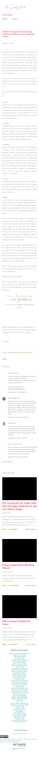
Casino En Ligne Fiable (19, 694)
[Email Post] (3, 356)
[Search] (31, 3)
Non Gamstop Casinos (19, 656)
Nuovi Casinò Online (19, 722)
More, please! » (31, 529)
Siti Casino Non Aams (19, 709)
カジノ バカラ (19, 702)
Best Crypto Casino (19, 717)
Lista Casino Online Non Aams (19, 689)
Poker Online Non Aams (19, 716)
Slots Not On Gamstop (19, 673)
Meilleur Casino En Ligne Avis (19, 688)
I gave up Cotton (11, 517)
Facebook (20, 304)
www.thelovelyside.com (14, 742)
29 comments (13, 644)
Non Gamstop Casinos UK (19, 685)
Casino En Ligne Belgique (19, 695)
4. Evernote (5, 179)
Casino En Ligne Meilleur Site (19, 670)
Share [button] (4, 359)
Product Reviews (26, 352)
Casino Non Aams (19, 708)
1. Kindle (5, 102)
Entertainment (13, 352)
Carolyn (10, 423)
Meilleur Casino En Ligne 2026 (19, 705)
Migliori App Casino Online (19, 698)
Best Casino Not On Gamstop (19, 671)
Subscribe (7, 15)
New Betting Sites (19, 658)
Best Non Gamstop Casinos (19, 664)
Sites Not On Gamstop (20, 662)
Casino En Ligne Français (19, 714)
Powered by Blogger (20, 730)
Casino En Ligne (19, 667)
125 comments (13, 585)
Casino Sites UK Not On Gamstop (19, 692)
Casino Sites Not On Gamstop (20, 680)
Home (5, 19)
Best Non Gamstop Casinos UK (19, 661)
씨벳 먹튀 (19, 700)
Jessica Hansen (12, 739)
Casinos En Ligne (19, 679)
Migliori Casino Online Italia (19, 697)
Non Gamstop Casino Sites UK (19, 665)
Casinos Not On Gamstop (19, 655)
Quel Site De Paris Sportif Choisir (19, 703)
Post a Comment (7, 462)
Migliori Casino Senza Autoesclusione (19, 653)
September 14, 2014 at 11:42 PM (18, 457)
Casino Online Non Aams (19, 676)
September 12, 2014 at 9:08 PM (17, 392)
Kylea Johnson (12, 398)
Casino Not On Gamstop (19, 659)
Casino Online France (19, 713)
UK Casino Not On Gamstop (19, 683)
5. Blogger (5, 197)
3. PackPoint (5, 144)
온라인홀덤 (19, 711)
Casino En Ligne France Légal (19, 720)
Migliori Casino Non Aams (19, 674)
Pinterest (31, 304)
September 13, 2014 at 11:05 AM (18, 417)
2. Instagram (5, 123)
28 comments (13, 529)
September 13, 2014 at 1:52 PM (17, 438)
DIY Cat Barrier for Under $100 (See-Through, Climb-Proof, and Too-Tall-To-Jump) (19, 506)
